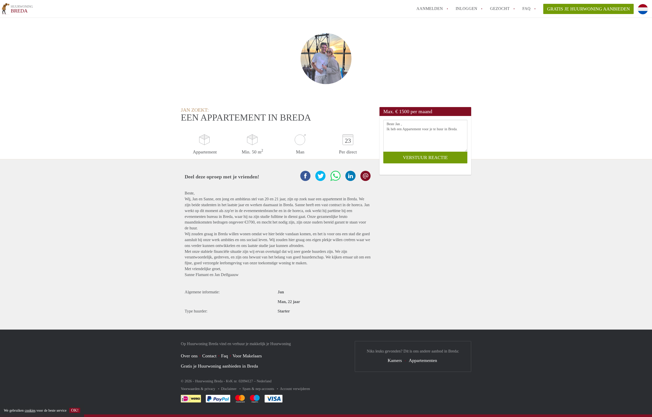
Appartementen (423, 360)
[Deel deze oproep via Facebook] (305, 176)
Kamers (395, 360)
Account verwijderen (295, 389)
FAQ (526, 8)
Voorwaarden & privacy (198, 389)
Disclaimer (229, 389)
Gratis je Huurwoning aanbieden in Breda (219, 366)
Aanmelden (429, 8)
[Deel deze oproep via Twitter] (320, 176)
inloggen (466, 8)
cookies (30, 410)
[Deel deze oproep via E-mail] (365, 176)
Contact (209, 355)
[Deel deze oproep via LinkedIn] (350, 176)
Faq (224, 355)
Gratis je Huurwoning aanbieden (588, 8)
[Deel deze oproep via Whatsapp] (335, 176)
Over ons (189, 355)
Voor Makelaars (247, 355)
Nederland (264, 381)
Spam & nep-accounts (258, 389)
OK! (74, 410)
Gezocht (500, 8)
